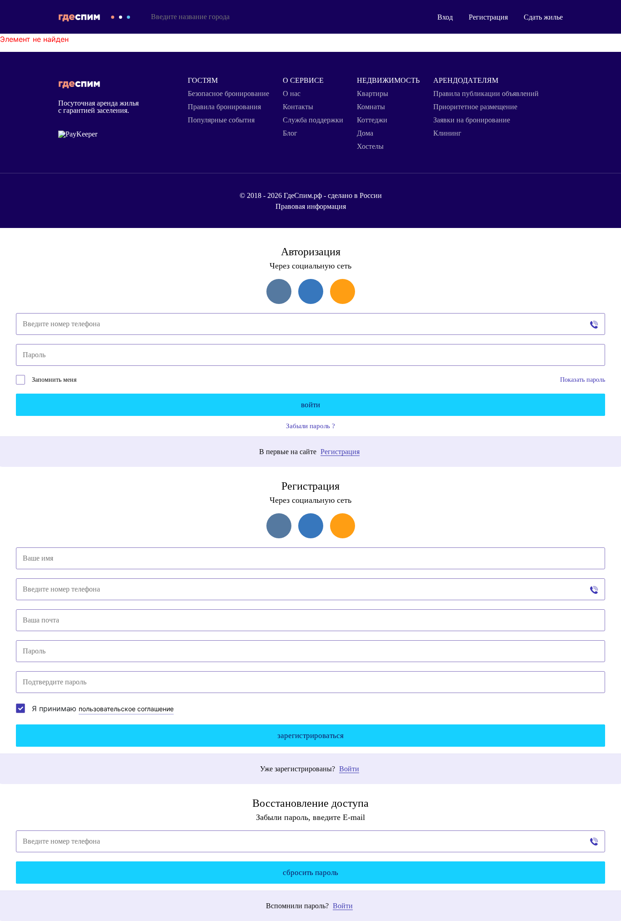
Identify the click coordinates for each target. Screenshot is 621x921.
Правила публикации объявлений (486, 93)
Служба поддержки (313, 120)
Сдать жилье (543, 17)
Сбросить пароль (310, 872)
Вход (445, 17)
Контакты (298, 107)
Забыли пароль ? (310, 426)
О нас (291, 93)
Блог (290, 133)
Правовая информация (310, 206)
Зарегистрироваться (310, 735)
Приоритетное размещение (475, 107)
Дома (365, 133)
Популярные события (221, 120)
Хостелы (370, 146)
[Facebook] (310, 291)
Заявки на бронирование (471, 120)
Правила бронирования (224, 107)
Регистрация (488, 17)
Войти (310, 404)
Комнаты (371, 107)
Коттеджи (372, 120)
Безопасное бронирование (228, 93)
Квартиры (372, 93)
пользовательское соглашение (126, 709)
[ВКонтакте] (278, 291)
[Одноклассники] (342, 291)
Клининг (447, 133)
